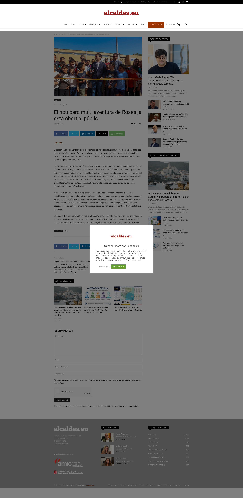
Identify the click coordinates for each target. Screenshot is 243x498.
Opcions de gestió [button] (103, 267)
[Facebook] (175, 2)
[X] (183, 2)
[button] (186, 25)
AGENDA (169, 25)
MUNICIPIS (131, 25)
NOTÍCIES (119, 25)
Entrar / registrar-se (121, 2)
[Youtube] (187, 2)
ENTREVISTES (67, 25)
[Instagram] (179, 2)
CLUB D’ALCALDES (156, 25)
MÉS (142, 25)
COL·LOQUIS (93, 25)
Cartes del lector (163, 2)
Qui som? (151, 2)
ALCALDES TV (107, 25)
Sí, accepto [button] (118, 266)
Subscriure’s (134, 2)
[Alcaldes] (121, 13)
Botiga (143, 2)
